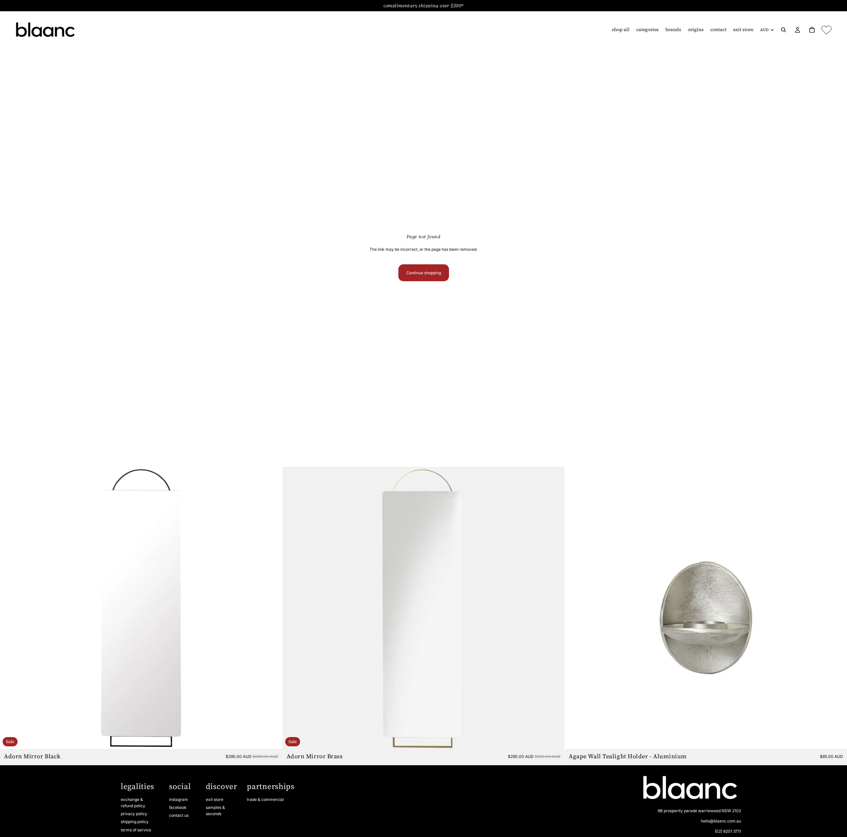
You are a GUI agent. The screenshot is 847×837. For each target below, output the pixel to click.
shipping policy (135, 821)
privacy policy (134, 813)
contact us (179, 815)
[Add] (272, 739)
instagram (178, 799)
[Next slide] (272, 608)
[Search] (783, 29)
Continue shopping (423, 272)
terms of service (136, 829)
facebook (178, 807)
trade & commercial (265, 799)
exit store (214, 799)
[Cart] (812, 29)
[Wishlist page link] (826, 30)
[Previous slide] (10, 608)
